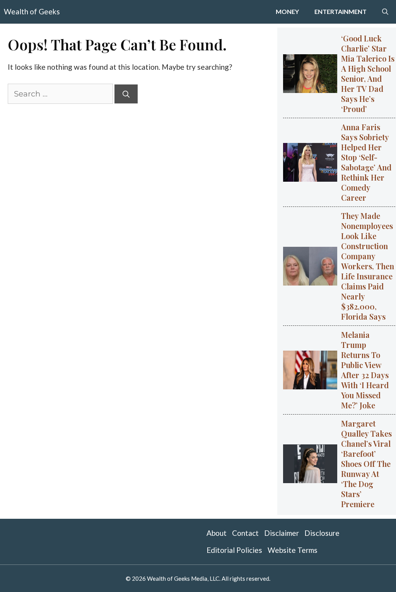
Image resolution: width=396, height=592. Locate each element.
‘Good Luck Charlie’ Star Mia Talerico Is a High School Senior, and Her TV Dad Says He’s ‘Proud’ (367, 73)
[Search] (126, 93)
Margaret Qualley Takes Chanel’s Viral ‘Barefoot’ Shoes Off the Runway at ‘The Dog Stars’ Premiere (366, 463)
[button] (385, 11)
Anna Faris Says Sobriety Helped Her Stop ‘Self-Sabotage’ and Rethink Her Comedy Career (366, 162)
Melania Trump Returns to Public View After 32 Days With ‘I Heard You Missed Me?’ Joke (365, 369)
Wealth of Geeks (32, 11)
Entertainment (340, 11)
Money (287, 11)
